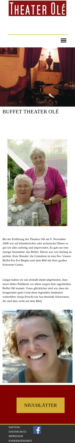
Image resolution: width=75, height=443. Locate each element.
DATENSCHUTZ (17, 431)
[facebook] (37, 430)
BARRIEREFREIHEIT (20, 440)
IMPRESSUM (16, 436)
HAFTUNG (14, 427)
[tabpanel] (37, 122)
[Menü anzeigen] (63, 40)
